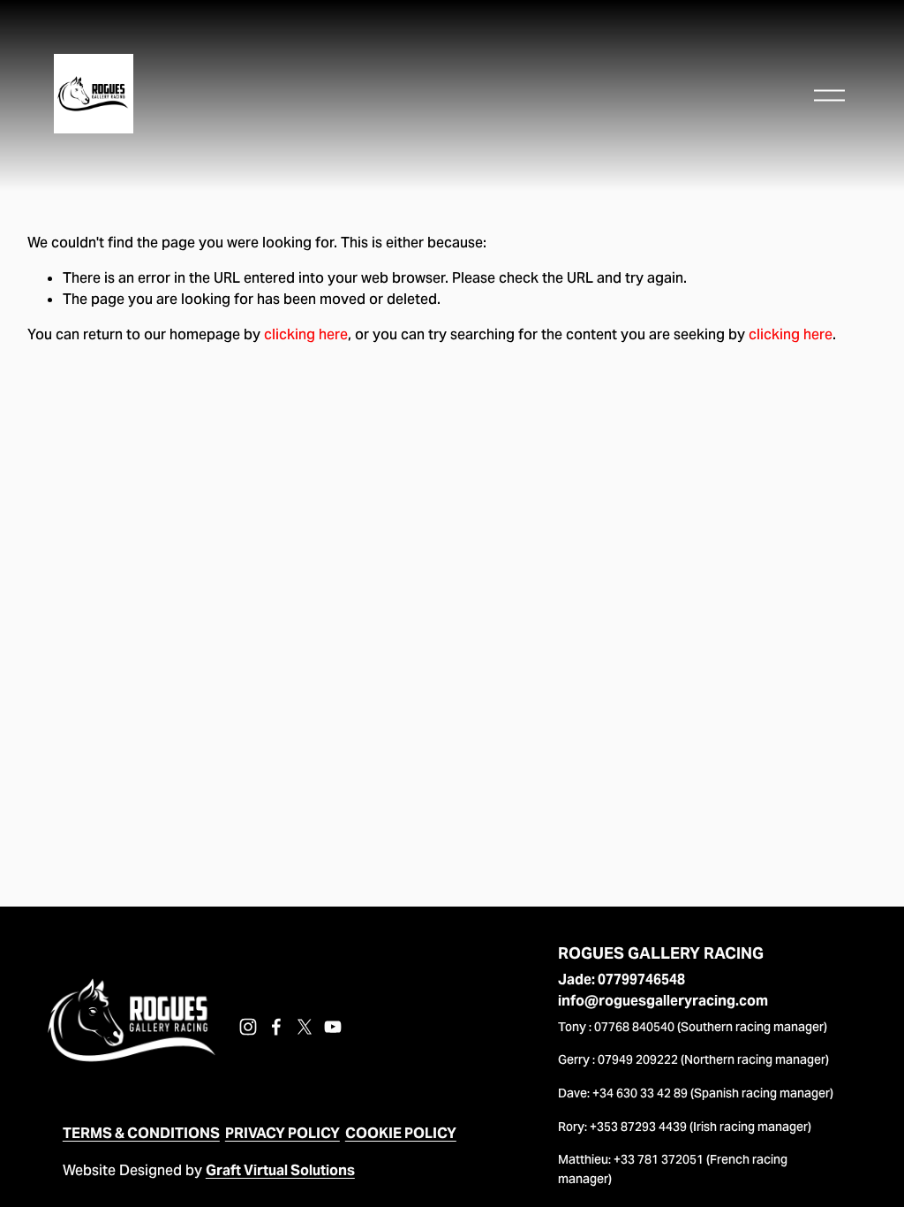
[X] (304, 1027)
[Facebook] (276, 1027)
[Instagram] (248, 1027)
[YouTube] (333, 1027)
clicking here (306, 334)
